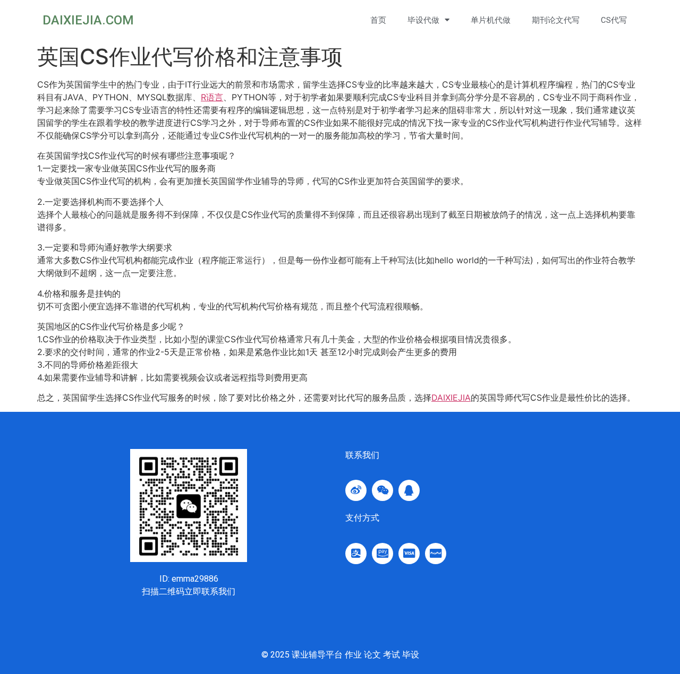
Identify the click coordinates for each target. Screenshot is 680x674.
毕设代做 (423, 20)
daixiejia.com (88, 20)
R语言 (212, 97)
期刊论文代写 (556, 20)
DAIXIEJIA (451, 397)
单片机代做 (491, 20)
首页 (378, 20)
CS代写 (614, 20)
